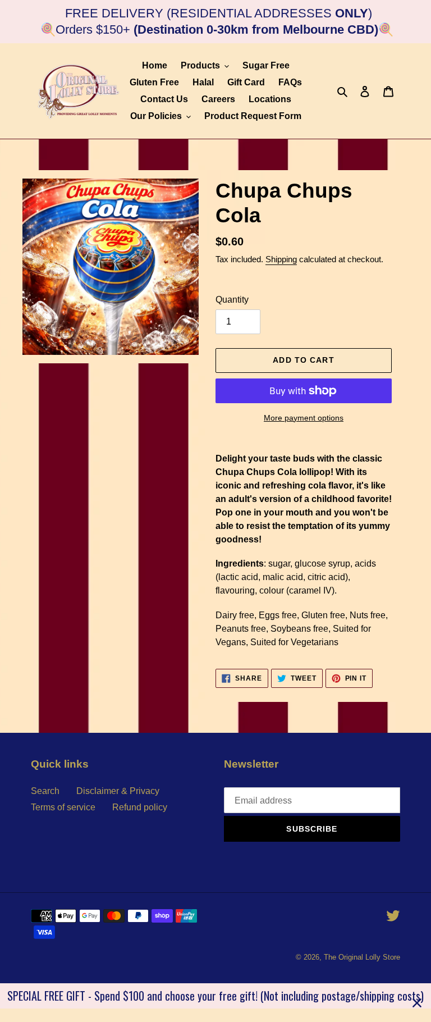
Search (45, 791)
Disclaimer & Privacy (117, 791)
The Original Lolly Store (362, 957)
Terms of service (63, 807)
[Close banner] (417, 1002)
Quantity (232, 299)
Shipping (281, 259)
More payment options (303, 417)
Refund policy (139, 807)
